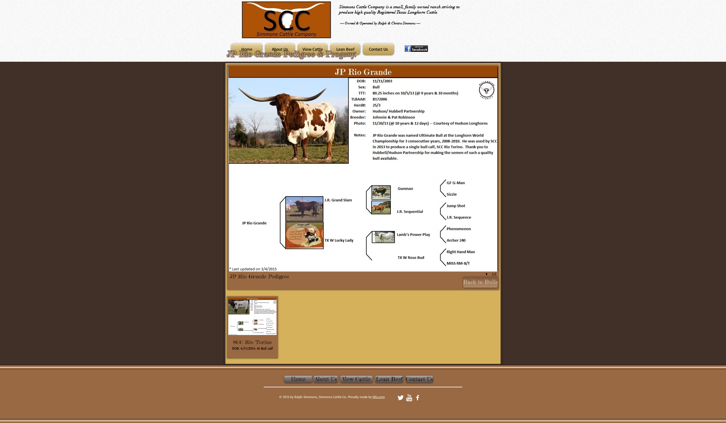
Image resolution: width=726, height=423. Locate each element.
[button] (363, 177)
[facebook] (417, 397)
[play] (487, 274)
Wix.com (379, 397)
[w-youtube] (409, 397)
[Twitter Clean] (400, 397)
